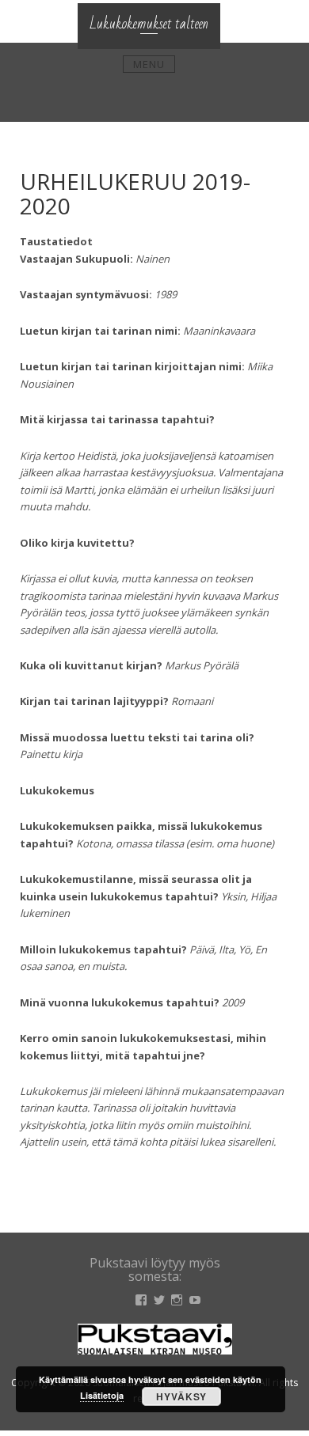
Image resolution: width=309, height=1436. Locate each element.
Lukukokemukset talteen (149, 23)
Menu (149, 64)
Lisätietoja (102, 1395)
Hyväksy (181, 1396)
